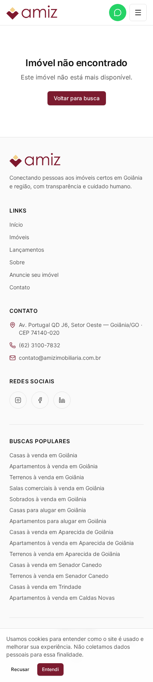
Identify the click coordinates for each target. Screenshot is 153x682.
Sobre (17, 262)
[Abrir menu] (138, 12)
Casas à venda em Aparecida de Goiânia (61, 532)
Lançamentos (26, 249)
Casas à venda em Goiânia (43, 455)
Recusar (20, 669)
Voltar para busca (77, 98)
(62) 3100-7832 (39, 345)
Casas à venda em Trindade (45, 586)
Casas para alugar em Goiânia (47, 510)
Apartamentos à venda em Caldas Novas (62, 597)
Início (16, 224)
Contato (19, 287)
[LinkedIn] (62, 400)
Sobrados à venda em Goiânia (47, 499)
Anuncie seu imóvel (33, 274)
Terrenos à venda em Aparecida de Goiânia (64, 553)
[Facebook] (40, 400)
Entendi (50, 669)
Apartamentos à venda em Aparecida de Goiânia (71, 542)
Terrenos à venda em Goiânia (46, 477)
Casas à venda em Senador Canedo (55, 564)
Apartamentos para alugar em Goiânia (57, 521)
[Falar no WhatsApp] (117, 12)
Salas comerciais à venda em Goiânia (56, 488)
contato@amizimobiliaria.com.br (60, 357)
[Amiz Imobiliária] (31, 12)
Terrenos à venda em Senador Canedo (58, 575)
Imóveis (19, 237)
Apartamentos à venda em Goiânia (53, 466)
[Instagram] (18, 400)
